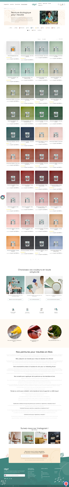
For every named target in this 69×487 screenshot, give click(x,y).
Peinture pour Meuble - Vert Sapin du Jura (41, 121)
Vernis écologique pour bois (13, 55)
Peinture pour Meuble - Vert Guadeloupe (41, 78)
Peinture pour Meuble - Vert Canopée (13, 121)
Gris (59, 27)
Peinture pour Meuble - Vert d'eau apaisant (27, 56)
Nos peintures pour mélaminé (34, 341)
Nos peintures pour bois (53, 340)
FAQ (41, 475)
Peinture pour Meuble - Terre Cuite (13, 163)
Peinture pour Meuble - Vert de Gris (41, 55)
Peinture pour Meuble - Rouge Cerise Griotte (41, 185)
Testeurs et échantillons (32, 475)
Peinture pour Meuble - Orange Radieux (56, 229)
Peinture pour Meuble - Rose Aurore (27, 229)
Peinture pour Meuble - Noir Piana (27, 250)
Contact (55, 472)
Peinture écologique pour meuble (11, 8)
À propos (55, 471)
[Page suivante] (38, 259)
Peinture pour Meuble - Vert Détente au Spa (27, 78)
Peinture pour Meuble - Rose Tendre (13, 207)
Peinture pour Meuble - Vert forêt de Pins (56, 121)
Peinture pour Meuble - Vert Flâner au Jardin (56, 56)
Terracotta (22, 27)
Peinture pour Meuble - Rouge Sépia (13, 185)
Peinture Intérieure (31, 471)
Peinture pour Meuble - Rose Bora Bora (13, 229)
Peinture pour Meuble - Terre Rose (56, 141)
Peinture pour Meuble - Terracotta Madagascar (27, 164)
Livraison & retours (44, 472)
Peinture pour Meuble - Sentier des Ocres (56, 164)
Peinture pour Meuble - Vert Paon (13, 141)
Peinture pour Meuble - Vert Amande (56, 78)
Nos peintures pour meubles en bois (14, 341)
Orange (48, 27)
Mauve (40, 30)
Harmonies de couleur (31, 476)
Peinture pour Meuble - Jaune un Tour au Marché (41, 142)
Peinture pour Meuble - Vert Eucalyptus (56, 100)
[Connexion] (62, 4)
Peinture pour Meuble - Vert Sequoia (41, 100)
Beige (16, 27)
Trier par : (39, 39)
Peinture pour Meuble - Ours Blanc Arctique (41, 229)
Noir (29, 30)
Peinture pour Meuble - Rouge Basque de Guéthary (56, 185)
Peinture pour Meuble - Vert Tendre (13, 99)
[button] (6, 4)
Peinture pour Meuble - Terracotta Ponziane (41, 164)
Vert (28, 27)
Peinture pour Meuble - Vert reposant (13, 78)
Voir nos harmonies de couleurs (53, 299)
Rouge (54, 27)
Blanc (11, 27)
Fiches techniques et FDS (45, 476)
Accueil (5, 8)
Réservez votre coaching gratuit (15, 299)
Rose (43, 27)
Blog (42, 471)
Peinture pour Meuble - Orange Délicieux (13, 251)
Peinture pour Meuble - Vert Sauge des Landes (27, 100)
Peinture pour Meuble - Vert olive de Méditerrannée (27, 121)
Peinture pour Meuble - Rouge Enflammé (27, 185)
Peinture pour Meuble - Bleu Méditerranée (56, 251)
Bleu (32, 27)
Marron (34, 30)
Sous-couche (30, 472)
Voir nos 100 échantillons (34, 299)
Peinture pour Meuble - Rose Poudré (27, 207)
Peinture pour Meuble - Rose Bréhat (56, 207)
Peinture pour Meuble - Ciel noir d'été (42, 251)
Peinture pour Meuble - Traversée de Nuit (27, 142)
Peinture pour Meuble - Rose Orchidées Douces (41, 207)
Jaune (38, 27)
